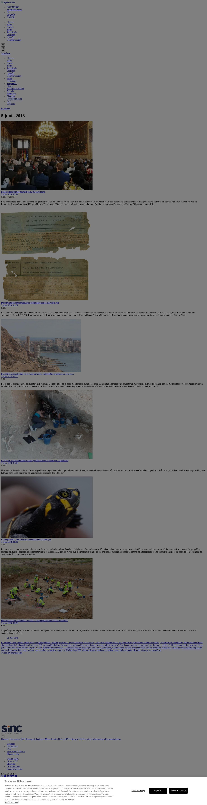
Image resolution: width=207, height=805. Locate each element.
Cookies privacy (11, 802)
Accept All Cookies (178, 791)
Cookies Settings (138, 791)
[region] (103, 791)
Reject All (158, 791)
